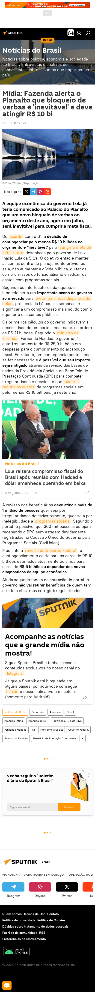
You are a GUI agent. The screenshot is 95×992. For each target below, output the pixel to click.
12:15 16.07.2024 (14, 123)
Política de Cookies (51, 920)
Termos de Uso (34, 914)
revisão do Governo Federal (50, 550)
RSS (42, 933)
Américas (55, 712)
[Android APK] (16, 952)
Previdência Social (51, 729)
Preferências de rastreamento (24, 939)
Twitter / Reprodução (26, 183)
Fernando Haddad (15, 729)
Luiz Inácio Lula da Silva (67, 721)
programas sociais (52, 521)
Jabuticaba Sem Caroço (44, 874)
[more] (87, 492)
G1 (33, 729)
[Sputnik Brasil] (13, 35)
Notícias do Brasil (22, 464)
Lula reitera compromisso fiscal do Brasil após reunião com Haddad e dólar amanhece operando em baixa (45, 477)
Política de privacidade (19, 920)
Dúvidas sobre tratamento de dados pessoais (35, 926)
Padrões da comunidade (19, 933)
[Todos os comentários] (7, 985)
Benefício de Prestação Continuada (54, 738)
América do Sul (37, 721)
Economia (38, 712)
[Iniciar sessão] (78, 32)
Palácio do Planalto (16, 738)
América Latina (13, 721)
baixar (12, 691)
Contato (53, 914)
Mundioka (11, 874)
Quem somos (12, 914)
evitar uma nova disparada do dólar (47, 301)
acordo (16, 236)
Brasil (70, 712)
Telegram (14, 673)
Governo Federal (78, 729)
